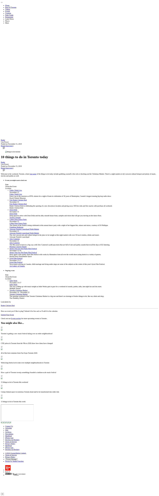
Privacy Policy (10, 444)
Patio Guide (9, 15)
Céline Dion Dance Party (18, 219)
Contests (8, 13)
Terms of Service (11, 442)
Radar (3, 140)
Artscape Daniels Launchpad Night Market (24, 229)
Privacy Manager (11, 459)
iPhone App (9, 438)
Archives (8, 432)
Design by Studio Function (14, 461)
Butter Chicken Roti (8, 305)
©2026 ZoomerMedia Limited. (15, 453)
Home (7, 5)
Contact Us (9, 426)
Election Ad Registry (12, 440)
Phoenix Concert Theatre (18, 247)
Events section (16, 318)
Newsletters (9, 434)
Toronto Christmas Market (18, 290)
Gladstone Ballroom (16, 227)
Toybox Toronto (15, 217)
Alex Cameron (15, 239)
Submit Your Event (7, 315)
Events (7, 11)
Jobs (6, 430)
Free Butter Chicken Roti (18, 200)
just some (33, 174)
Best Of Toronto (10, 7)
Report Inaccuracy (7, 146)
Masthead (8, 436)
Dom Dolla (13, 210)
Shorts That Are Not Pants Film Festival (23, 249)
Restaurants (9, 17)
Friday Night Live (16, 190)
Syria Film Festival (16, 258)
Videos (7, 9)
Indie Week (13, 281)
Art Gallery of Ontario (17, 266)
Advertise (8, 428)
